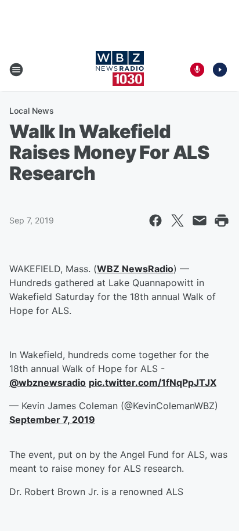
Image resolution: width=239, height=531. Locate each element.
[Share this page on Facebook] (155, 220)
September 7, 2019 (52, 419)
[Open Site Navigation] (16, 70)
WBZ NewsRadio (135, 268)
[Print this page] (221, 220)
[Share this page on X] (177, 220)
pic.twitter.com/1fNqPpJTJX (152, 382)
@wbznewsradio (47, 382)
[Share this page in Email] (199, 220)
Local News (31, 110)
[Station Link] (120, 69)
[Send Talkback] (197, 70)
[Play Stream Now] (220, 70)
